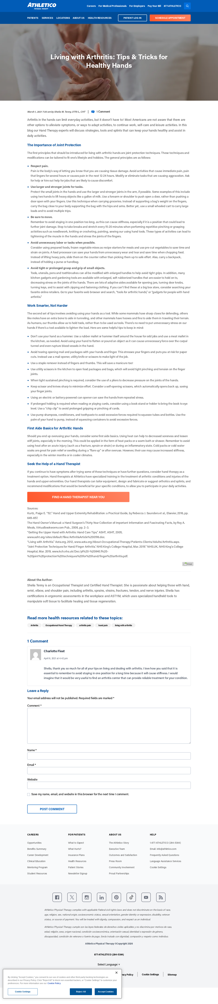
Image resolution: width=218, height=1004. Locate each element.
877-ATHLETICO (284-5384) (109, 954)
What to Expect (76, 842)
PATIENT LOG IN (132, 17)
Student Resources (37, 873)
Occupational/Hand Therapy (58, 625)
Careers (91, 6)
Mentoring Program (37, 867)
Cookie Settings (158, 867)
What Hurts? (74, 848)
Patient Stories (75, 867)
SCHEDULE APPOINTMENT (170, 17)
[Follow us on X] (72, 897)
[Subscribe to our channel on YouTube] (146, 897)
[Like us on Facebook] (57, 897)
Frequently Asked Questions (164, 855)
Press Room (115, 861)
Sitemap (172, 974)
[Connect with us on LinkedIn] (101, 897)
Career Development (37, 855)
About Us (78, 17)
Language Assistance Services (165, 861)
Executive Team (117, 848)
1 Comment (103, 111)
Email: (163, 848)
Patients (32, 17)
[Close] (116, 972)
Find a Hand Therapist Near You (78, 497)
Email (31, 765)
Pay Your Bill (154, 6)
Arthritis (34, 625)
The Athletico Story (119, 842)
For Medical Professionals (112, 6)
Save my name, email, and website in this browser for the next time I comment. (80, 794)
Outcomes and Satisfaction (123, 855)
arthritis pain (85, 625)
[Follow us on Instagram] (86, 897)
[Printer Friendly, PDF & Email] (187, 564)
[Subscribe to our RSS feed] (161, 897)
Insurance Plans (76, 855)
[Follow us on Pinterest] (116, 897)
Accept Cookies (106, 992)
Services (47, 17)
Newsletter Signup (77, 873)
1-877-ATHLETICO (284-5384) (165, 842)
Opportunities (34, 842)
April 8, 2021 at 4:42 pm (56, 658)
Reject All (81, 992)
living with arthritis (123, 625)
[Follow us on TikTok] (131, 897)
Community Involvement (122, 867)
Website (32, 779)
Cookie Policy (54, 983)
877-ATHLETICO (172, 6)
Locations (63, 17)
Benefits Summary (36, 848)
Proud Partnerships (119, 873)
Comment (34, 705)
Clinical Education (36, 861)
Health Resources (100, 17)
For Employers (137, 6)
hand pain (103, 625)
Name (32, 750)
